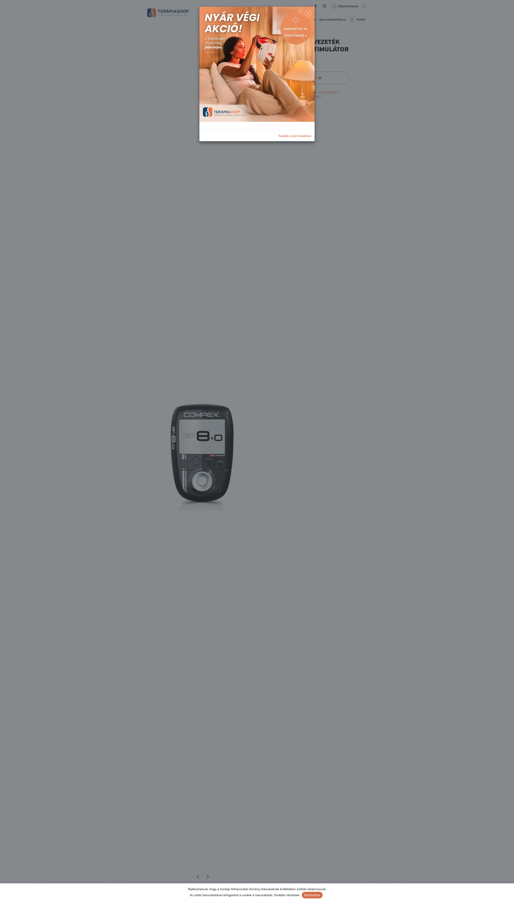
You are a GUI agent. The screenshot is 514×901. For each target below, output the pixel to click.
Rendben (312, 895)
